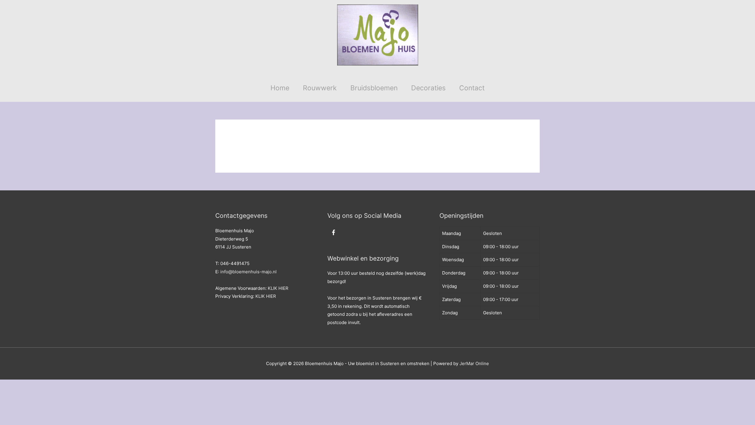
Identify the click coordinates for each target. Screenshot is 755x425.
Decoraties (428, 88)
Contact (472, 88)
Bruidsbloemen (374, 88)
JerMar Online (474, 363)
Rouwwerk (320, 88)
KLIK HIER (278, 288)
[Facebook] (333, 233)
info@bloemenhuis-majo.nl (248, 271)
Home (279, 88)
